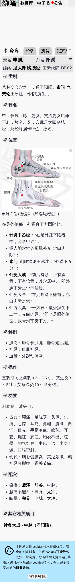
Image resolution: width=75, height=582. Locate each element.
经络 (29, 50)
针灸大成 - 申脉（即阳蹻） (28, 525)
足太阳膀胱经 (26, 67)
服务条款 (22, 568)
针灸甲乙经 (19, 235)
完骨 (26, 498)
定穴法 (63, 50)
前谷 (38, 485)
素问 (60, 87)
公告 (58, 3)
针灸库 (12, 50)
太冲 (51, 492)
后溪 (26, 485)
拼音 (45, 50)
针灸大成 (17, 274)
